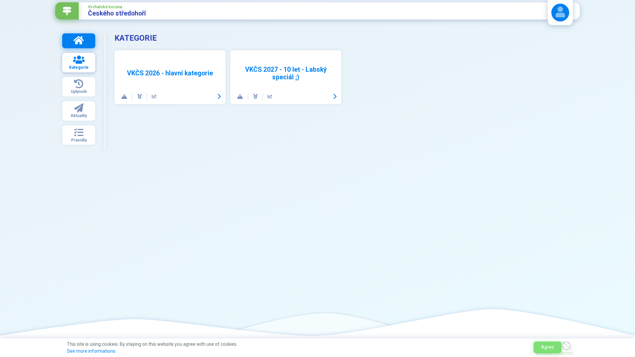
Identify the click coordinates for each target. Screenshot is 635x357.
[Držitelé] (140, 96)
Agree (547, 347)
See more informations (91, 351)
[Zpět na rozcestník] (67, 11)
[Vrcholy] (125, 96)
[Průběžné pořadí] (154, 96)
